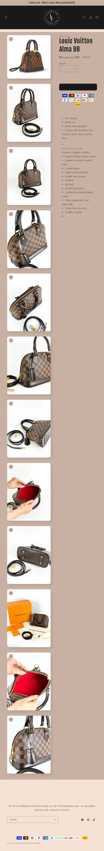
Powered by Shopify (32, 843)
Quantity (63, 63)
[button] (6, 17)
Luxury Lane (19, 843)
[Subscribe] (55, 819)
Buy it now (78, 87)
